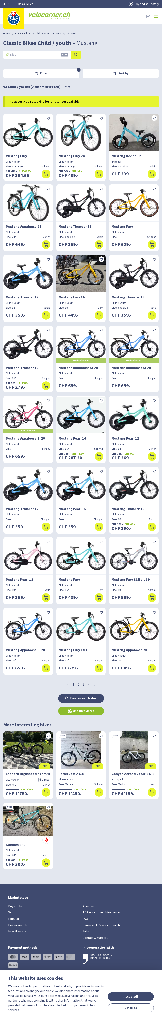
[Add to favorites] (48, 118)
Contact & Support (95, 938)
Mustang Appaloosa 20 (129, 650)
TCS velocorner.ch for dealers (102, 912)
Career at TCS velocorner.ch (101, 925)
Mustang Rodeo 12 (126, 156)
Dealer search (17, 925)
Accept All (131, 996)
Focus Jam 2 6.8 (71, 773)
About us (88, 906)
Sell (10, 912)
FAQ (85, 919)
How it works (17, 931)
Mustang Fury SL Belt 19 (131, 579)
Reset (67, 87)
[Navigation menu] (156, 16)
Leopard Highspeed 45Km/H (28, 773)
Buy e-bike (15, 906)
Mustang (61, 34)
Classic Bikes (23, 34)
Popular (13, 919)
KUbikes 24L (15, 844)
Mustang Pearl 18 (19, 579)
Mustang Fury (16, 156)
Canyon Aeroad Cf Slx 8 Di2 (133, 773)
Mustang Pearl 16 (72, 438)
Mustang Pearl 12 (125, 438)
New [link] (73, 34)
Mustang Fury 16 (72, 297)
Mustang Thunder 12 (22, 297)
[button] (95, 685)
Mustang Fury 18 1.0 (74, 650)
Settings (131, 1008)
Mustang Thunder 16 (75, 226)
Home (6, 34)
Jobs (86, 931)
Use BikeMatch (83, 711)
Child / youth (43, 34)
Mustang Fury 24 (72, 156)
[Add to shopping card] (46, 174)
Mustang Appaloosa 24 (23, 226)
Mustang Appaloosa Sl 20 (78, 367)
